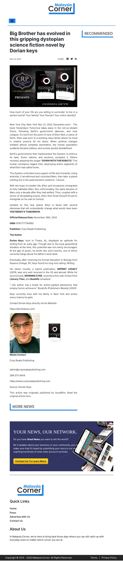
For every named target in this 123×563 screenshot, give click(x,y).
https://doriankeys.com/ (22, 308)
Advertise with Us (20, 516)
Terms (94, 557)
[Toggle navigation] (12, 21)
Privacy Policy (109, 557)
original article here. (20, 396)
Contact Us (16, 520)
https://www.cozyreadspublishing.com (30, 381)
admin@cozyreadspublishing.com (27, 369)
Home (13, 508)
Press (13, 512)
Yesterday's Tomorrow (28, 128)
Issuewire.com (61, 124)
